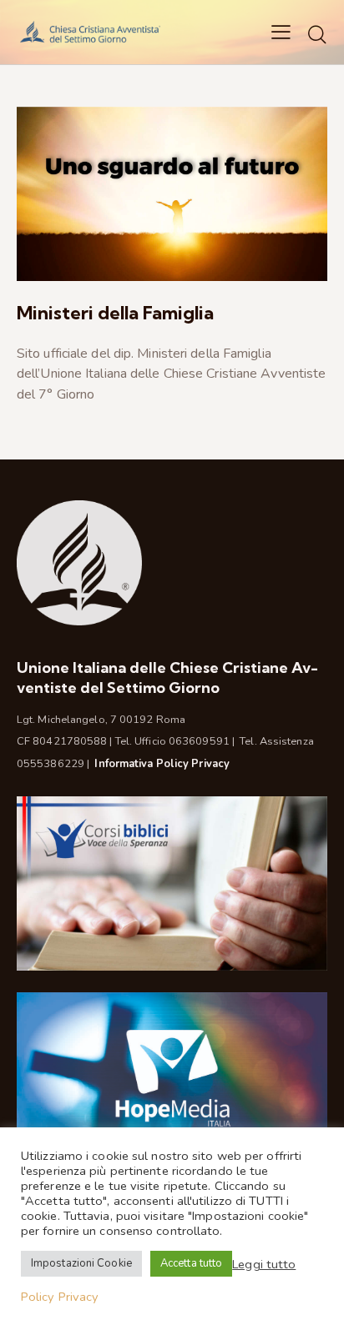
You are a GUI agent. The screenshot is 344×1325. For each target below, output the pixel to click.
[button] (281, 32)
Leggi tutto (264, 1264)
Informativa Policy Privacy (162, 763)
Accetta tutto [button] (191, 1263)
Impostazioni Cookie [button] (81, 1263)
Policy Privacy (60, 1296)
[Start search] (317, 34)
